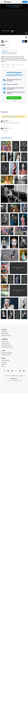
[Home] (8, 1)
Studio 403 (5, 128)
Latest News (4, 331)
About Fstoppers (5, 360)
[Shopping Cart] (16, 1)
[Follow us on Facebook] (12, 370)
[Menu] (1, 2)
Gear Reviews (4, 333)
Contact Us (4, 362)
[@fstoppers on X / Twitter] (16, 370)
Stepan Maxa (5, 121)
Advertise (3, 364)
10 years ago (10, 128)
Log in (10, 7)
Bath (17, 64)
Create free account (14, 98)
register (14, 7)
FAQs (2, 366)
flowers (8, 67)
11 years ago (11, 120)
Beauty (3, 64)
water (3, 67)
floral (13, 67)
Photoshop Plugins (6, 354)
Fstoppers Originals (6, 335)
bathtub (22, 64)
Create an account (11, 116)
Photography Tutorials (6, 352)
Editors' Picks (4, 341)
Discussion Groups (6, 345)
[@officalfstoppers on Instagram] (4, 370)
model (8, 64)
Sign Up (24, 1)
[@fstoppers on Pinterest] (20, 370)
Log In (20, 1)
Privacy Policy (9, 380)
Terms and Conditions (17, 380)
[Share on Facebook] (23, 41)
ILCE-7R (4, 51)
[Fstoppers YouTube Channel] (8, 370)
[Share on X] (26, 41)
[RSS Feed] (24, 370)
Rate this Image (6, 30)
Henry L (7, 41)
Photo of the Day (5, 343)
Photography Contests (6, 347)
